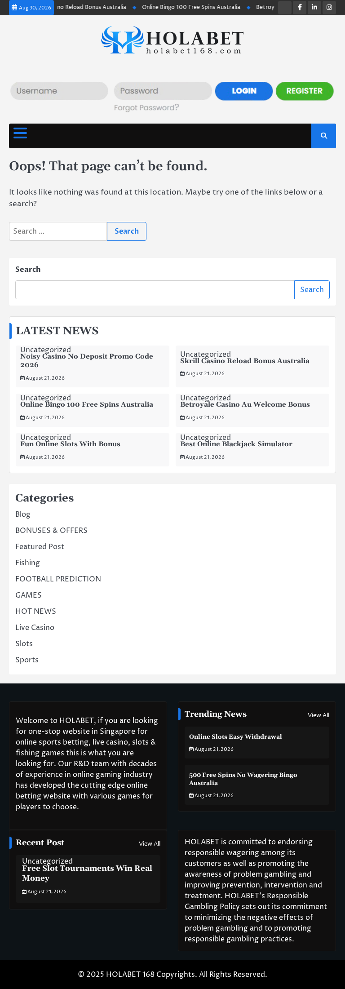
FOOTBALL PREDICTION (58, 579)
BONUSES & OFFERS (51, 531)
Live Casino (34, 628)
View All (318, 715)
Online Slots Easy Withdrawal (235, 737)
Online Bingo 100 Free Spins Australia (185, 7)
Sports (27, 660)
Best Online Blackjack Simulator (236, 444)
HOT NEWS (35, 611)
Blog (23, 514)
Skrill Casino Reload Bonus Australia (73, 7)
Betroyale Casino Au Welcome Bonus (245, 404)
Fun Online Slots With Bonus (70, 444)
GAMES (28, 595)
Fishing (27, 563)
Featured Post (39, 547)
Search (28, 270)
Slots (24, 644)
